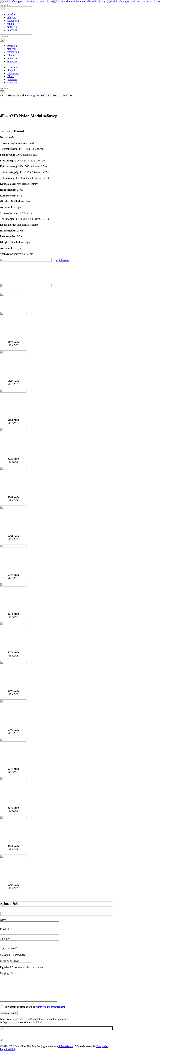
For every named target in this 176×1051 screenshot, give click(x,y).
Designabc (102, 1046)
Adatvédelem (65, 1046)
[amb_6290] (13, 857)
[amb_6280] (13, 779)
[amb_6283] (13, 818)
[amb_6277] (13, 701)
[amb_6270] (13, 546)
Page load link (7, 1049)
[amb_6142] (13, 352)
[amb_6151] (13, 391)
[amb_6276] (13, 663)
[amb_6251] (13, 508)
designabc (34, 95)
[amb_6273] (13, 585)
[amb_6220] (13, 430)
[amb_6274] (13, 624)
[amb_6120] (13, 314)
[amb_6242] (13, 469)
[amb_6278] (13, 740)
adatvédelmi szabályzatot (50, 1006)
